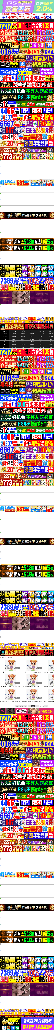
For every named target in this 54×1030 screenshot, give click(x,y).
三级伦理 (14, 333)
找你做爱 (32, 336)
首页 (17, 706)
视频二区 (5, 333)
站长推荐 (5, 336)
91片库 (41, 341)
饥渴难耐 (23, 336)
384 (25, 706)
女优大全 (51, 341)
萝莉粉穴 (51, 344)
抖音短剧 (14, 341)
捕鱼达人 (14, 339)
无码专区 (5, 344)
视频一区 (5, 331)
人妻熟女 (41, 333)
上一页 (21, 706)
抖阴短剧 (51, 347)
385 (29, 706)
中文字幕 (23, 333)
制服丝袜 (51, 333)
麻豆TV (23, 341)
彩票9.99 (41, 339)
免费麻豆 (41, 344)
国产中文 (14, 347)
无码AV (4, 341)
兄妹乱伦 (23, 347)
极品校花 (41, 347)
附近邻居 (14, 336)
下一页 (37, 706)
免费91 (23, 344)
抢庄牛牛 (23, 339)
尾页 (46, 706)
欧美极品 (51, 331)
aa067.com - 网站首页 (11, 21)
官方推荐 (5, 339)
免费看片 (14, 344)
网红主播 (23, 331)
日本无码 (32, 331)
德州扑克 (32, 339)
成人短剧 (32, 347)
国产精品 (14, 331)
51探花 (32, 341)
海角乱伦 (32, 344)
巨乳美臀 (32, 333)
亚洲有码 (41, 331)
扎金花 (50, 339)
